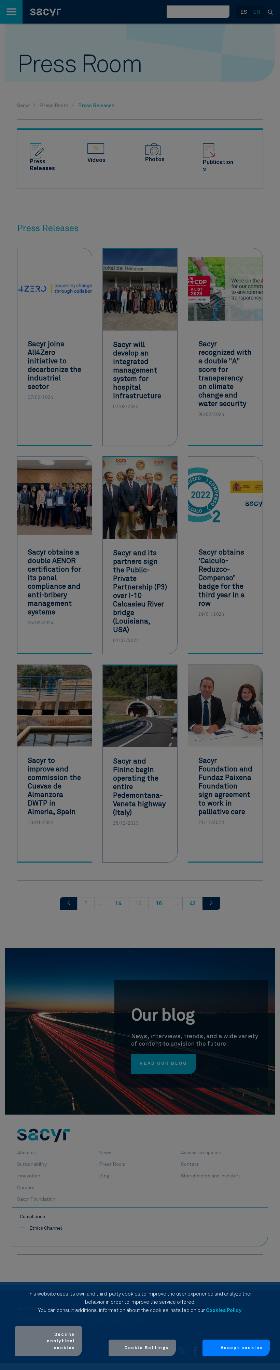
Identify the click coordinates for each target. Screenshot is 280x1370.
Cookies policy (223, 1310)
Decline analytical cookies (61, 1341)
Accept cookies (242, 1348)
